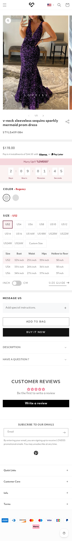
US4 (19, 224)
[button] (5, 5)
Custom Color (15, 197)
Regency (6, 197)
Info (6, 493)
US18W (41, 234)
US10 (53, 224)
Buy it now (36, 332)
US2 (7, 224)
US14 (8, 234)
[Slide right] (43, 116)
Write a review (36, 403)
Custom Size (36, 243)
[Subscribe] (64, 432)
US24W (8, 243)
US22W (64, 234)
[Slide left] (29, 116)
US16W (30, 234)
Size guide (57, 283)
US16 (19, 234)
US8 (41, 224)
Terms (7, 504)
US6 (30, 224)
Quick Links (10, 470)
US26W (19, 243)
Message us (12, 298)
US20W (53, 234)
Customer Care (12, 482)
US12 (64, 224)
